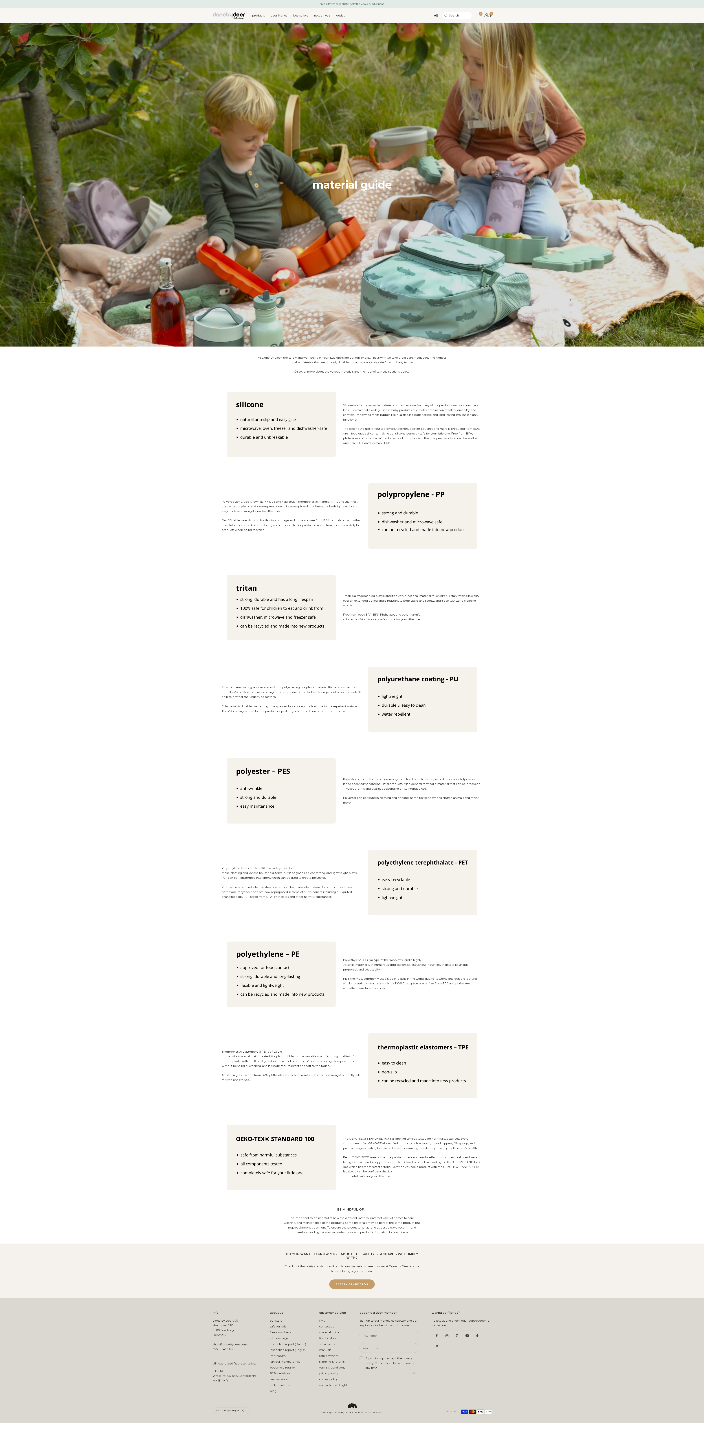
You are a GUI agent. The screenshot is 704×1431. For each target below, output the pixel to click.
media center (279, 1379)
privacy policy (328, 1373)
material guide (329, 1332)
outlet (340, 15)
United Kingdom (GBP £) (229, 1410)
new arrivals (322, 15)
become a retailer (282, 1367)
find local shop (329, 1338)
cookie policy (328, 1379)
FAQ (322, 1320)
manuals (325, 1350)
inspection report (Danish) (288, 1344)
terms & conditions (332, 1367)
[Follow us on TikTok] (477, 1336)
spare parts (327, 1344)
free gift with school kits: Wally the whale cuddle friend (352, 3)
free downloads (281, 1332)
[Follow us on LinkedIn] (437, 1346)
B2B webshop (280, 1373)
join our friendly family (285, 1361)
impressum (278, 1356)
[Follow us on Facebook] (437, 1336)
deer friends (279, 15)
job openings (279, 1338)
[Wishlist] (478, 15)
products (258, 15)
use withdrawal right (333, 1385)
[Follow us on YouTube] (467, 1336)
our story (276, 1320)
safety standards (352, 1284)
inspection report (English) (288, 1350)
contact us (326, 1326)
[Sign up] (413, 1373)
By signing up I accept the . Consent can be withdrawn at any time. (390, 1363)
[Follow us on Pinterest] (457, 1336)
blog (273, 1391)
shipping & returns (331, 1361)
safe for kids (278, 1326)
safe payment (328, 1356)
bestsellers (300, 15)
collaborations (279, 1385)
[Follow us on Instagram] (447, 1336)
